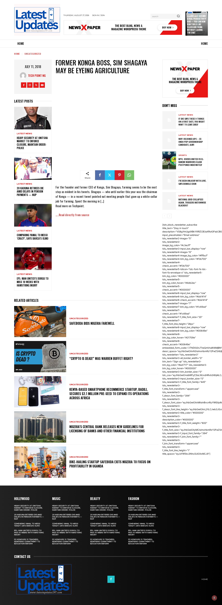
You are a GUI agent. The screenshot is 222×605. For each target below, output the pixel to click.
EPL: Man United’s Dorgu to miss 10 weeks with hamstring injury (32, 282)
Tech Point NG (37, 75)
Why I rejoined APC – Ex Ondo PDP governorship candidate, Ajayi (190, 141)
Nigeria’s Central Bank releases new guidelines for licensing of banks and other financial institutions (107, 428)
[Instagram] (30, 85)
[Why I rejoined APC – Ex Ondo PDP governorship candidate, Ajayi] (169, 140)
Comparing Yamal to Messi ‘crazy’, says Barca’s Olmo (32, 236)
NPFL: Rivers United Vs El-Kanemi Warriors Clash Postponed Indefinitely (191, 162)
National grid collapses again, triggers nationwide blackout (192, 202)
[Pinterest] (119, 175)
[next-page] (170, 216)
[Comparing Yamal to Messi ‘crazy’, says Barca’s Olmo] (33, 215)
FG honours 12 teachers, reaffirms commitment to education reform (27, 541)
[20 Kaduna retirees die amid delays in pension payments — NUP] (33, 168)
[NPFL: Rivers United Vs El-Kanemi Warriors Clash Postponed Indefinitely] (169, 160)
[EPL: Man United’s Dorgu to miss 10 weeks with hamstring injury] (33, 258)
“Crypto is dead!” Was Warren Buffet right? (101, 358)
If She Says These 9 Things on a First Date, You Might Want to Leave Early (191, 121)
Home (17, 53)
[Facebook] (23, 85)
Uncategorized (33, 53)
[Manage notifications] (214, 597)
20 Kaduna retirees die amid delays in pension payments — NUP (30, 191)
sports (182, 155)
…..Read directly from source (72, 215)
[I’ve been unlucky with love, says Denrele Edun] (169, 180)
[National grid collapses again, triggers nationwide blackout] (169, 201)
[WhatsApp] (129, 175)
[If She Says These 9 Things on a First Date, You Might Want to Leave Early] (169, 120)
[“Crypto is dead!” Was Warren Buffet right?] (40, 356)
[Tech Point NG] (24, 75)
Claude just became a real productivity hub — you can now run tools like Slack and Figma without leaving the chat (196, 24)
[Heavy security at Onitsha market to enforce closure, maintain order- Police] (33, 118)
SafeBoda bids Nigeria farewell (92, 323)
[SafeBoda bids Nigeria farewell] (40, 321)
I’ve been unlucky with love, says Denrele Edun (192, 182)
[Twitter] (36, 85)
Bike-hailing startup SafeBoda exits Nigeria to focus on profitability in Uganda (109, 463)
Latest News (24, 134)
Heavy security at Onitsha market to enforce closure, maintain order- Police (32, 143)
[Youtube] (42, 85)
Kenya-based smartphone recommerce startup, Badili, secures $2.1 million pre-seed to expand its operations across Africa (109, 393)
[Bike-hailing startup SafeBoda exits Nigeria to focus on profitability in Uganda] (40, 462)
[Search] (178, 16)
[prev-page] (164, 216)
